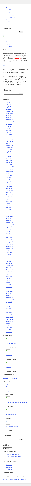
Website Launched (11, 414)
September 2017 (10, 173)
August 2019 (9, 124)
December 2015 (10, 218)
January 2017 (9, 190)
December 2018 (10, 141)
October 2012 (9, 297)
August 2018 (9, 149)
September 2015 (10, 224)
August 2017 (9, 175)
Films (10, 13)
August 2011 (9, 327)
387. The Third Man (11, 343)
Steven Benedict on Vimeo (12, 454)
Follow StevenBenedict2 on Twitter (12, 378)
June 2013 (8, 280)
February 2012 (9, 314)
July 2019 (8, 126)
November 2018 (10, 143)
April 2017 (8, 184)
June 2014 (8, 257)
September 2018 (10, 147)
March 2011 (9, 332)
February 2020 (9, 111)
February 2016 (9, 214)
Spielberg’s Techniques (12, 426)
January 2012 (9, 317)
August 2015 (9, 227)
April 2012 (8, 310)
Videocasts (12, 17)
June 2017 (8, 179)
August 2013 (9, 276)
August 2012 (9, 302)
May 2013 (8, 282)
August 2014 (9, 252)
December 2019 (10, 115)
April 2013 (8, 284)
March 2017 (9, 186)
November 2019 (10, 117)
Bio (6, 19)
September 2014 (10, 250)
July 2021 (8, 107)
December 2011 (10, 319)
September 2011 (10, 325)
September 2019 (10, 122)
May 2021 (8, 109)
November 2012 (10, 295)
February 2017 (9, 188)
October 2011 (9, 323)
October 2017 (9, 171)
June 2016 (8, 205)
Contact (8, 21)
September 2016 (10, 199)
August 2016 (9, 201)
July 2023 (8, 102)
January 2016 (9, 216)
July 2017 (8, 177)
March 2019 (9, 134)
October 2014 (9, 248)
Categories (8, 9)
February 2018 (9, 162)
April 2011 (8, 329)
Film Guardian (9, 469)
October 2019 (9, 119)
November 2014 (10, 246)
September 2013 (10, 274)
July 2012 (8, 304)
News (10, 10)
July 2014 (8, 254)
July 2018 (8, 152)
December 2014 (10, 244)
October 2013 (9, 272)
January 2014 (9, 265)
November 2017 (10, 169)
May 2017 (8, 182)
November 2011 (10, 321)
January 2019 (9, 139)
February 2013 (9, 289)
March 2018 (9, 160)
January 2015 (9, 242)
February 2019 (9, 137)
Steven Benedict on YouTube (13, 456)
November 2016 (10, 194)
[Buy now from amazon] (4, 65)
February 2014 (9, 263)
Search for (7, 28)
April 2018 (8, 158)
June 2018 (8, 154)
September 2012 (10, 299)
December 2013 (10, 267)
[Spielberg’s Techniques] (8, 424)
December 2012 (10, 293)
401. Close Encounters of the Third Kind (16, 402)
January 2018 (9, 164)
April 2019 (8, 132)
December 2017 (10, 167)
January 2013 (9, 291)
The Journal (9, 465)
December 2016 (10, 192)
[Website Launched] (8, 412)
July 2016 (8, 203)
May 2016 (8, 207)
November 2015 (10, 220)
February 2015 (9, 239)
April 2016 (8, 209)
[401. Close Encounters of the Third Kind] (8, 400)
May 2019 (8, 130)
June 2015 (8, 231)
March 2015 (9, 237)
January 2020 (9, 113)
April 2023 (8, 104)
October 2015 (9, 222)
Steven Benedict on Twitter (13, 458)
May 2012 (8, 308)
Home (7, 7)
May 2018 (8, 156)
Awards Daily (9, 467)
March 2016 (9, 212)
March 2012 (9, 312)
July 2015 (8, 229)
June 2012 (8, 306)
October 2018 (9, 145)
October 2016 (9, 197)
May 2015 (8, 233)
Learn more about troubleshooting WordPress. (14, 479)
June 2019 (8, 128)
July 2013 (8, 278)
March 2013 (9, 287)
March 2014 (9, 261)
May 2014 (8, 259)
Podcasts (11, 15)
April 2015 (8, 235)
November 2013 (10, 269)
